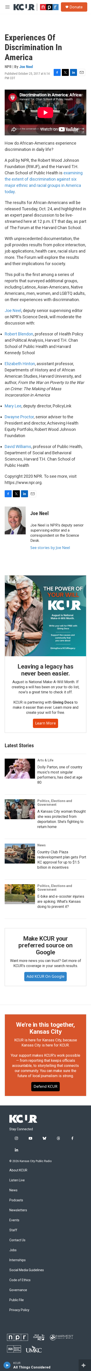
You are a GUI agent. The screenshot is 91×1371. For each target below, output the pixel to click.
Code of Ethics (20, 1280)
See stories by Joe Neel (50, 547)
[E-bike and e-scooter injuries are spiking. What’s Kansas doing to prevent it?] (20, 894)
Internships (17, 1260)
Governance (18, 1290)
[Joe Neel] (15, 520)
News (41, 845)
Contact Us (17, 1240)
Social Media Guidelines (26, 1270)
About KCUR (18, 1170)
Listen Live (17, 1180)
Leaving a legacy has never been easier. (45, 670)
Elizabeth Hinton (20, 363)
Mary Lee (13, 405)
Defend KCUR (45, 1086)
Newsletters (18, 1210)
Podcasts (16, 1200)
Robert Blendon (19, 333)
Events (14, 1220)
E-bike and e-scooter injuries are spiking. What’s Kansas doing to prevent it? (60, 901)
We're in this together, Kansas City (45, 1028)
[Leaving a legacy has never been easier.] (45, 615)
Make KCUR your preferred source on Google (45, 945)
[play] (7, 1365)
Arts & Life (45, 760)
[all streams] (85, 1365)
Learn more (45, 723)
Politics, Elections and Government (54, 802)
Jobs (13, 1250)
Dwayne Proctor (19, 416)
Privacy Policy (19, 1310)
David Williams (18, 446)
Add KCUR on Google (45, 976)
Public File (16, 1300)
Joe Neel (26, 66)
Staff (13, 1230)
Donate (76, 7)
